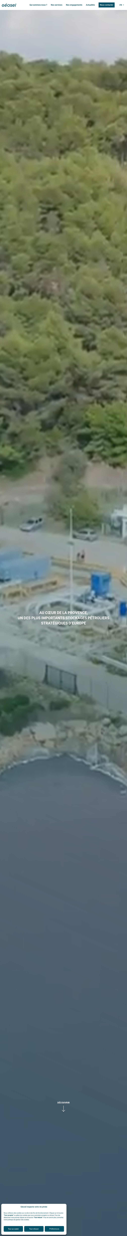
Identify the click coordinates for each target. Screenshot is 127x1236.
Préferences (54, 1229)
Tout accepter (13, 1229)
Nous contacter (106, 5)
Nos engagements (74, 5)
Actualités (90, 5)
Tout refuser (34, 1229)
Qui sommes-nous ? (38, 5)
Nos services (56, 5)
